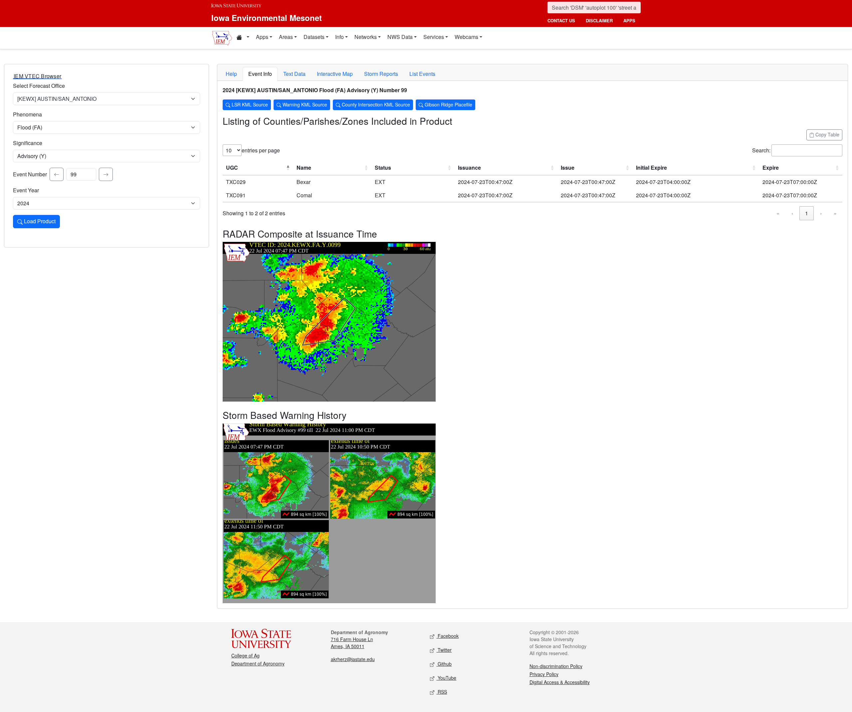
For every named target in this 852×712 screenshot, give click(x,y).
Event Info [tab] (260, 74)
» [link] (835, 213)
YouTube (446, 677)
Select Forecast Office (39, 85)
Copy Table (826, 134)
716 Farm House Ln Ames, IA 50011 (352, 642)
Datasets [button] (314, 37)
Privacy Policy (544, 674)
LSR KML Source (249, 104)
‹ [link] (792, 213)
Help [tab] (231, 74)
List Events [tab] (422, 74)
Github (444, 663)
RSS (441, 691)
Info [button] (339, 37)
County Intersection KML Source (375, 104)
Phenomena (27, 114)
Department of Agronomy (258, 663)
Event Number (30, 174)
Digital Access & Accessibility (560, 682)
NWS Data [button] (400, 37)
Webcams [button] (466, 37)
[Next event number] (106, 174)
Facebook (447, 635)
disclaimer (599, 20)
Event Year (26, 190)
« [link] (777, 213)
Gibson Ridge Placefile (447, 104)
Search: (761, 150)
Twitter (444, 649)
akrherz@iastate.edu (353, 659)
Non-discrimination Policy (556, 666)
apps (629, 20)
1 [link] (806, 213)
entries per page (261, 150)
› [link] (821, 213)
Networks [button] (365, 37)
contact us (561, 20)
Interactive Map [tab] (335, 74)
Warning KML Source (304, 104)
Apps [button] (262, 37)
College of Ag (245, 655)
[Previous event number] (57, 174)
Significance (27, 143)
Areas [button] (286, 37)
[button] (242, 38)
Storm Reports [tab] (381, 74)
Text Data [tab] (294, 74)
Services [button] (433, 37)
